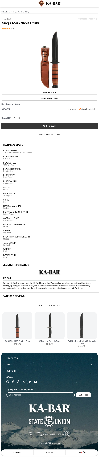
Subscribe (83, 395)
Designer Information (16, 265)
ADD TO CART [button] (49, 126)
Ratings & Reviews (13, 296)
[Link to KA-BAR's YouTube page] (35, 381)
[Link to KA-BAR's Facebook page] (13, 381)
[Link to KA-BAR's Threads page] (18, 381)
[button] (17, 452)
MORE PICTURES (49, 92)
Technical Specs (13, 145)
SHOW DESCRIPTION (50, 98)
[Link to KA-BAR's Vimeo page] (29, 381)
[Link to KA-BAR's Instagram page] (7, 381)
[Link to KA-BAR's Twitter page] (24, 381)
